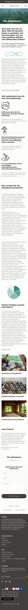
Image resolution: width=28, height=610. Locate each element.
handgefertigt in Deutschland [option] (14, 1)
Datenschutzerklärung (13, 592)
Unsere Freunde (6, 542)
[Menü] (2, 6)
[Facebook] (2, 581)
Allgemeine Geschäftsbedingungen (10, 596)
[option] (14, 292)
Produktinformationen (8, 554)
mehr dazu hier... (6, 349)
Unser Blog (5, 540)
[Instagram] (6, 581)
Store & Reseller (6, 556)
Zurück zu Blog (14, 506)
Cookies (4, 561)
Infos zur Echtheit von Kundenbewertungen (13, 558)
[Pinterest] (10, 581)
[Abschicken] (25, 576)
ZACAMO (7, 603)
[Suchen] (22, 6)
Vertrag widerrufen (7, 598)
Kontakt (4, 544)
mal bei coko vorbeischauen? (11, 90)
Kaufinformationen (7, 552)
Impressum (4, 592)
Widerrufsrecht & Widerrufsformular (10, 594)
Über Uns (4, 538)
